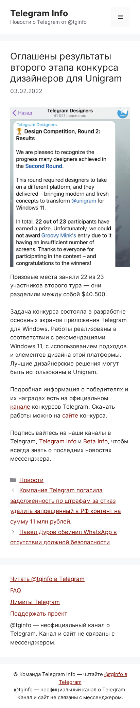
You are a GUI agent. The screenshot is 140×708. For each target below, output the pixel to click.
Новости (31, 480)
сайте (70, 415)
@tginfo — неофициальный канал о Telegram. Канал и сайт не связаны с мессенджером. (62, 634)
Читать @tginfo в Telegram (47, 579)
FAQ (15, 590)
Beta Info (95, 441)
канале (20, 406)
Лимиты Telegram (35, 602)
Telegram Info (39, 13)
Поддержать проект (38, 613)
